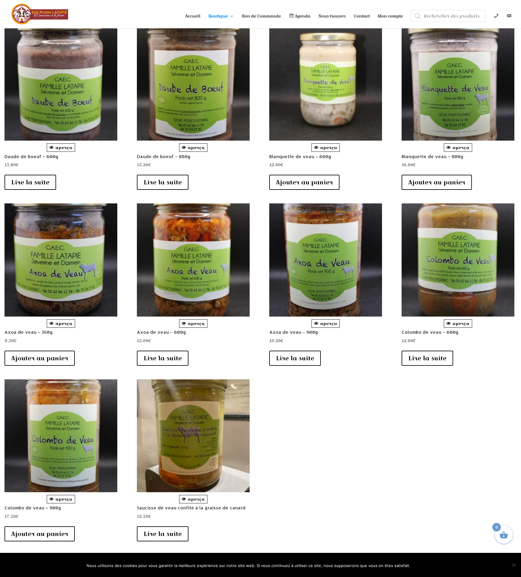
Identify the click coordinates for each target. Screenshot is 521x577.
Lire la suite (30, 182)
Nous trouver (332, 16)
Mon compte (390, 16)
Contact (362, 16)
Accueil (192, 16)
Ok (424, 565)
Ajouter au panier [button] (304, 182)
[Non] (513, 565)
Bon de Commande (261, 16)
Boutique (218, 16)
